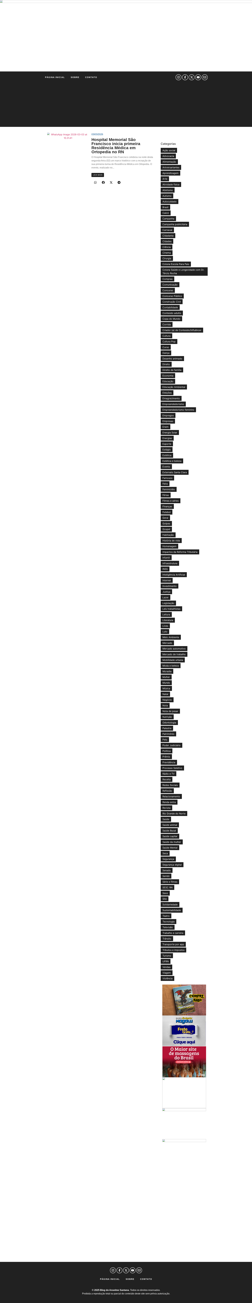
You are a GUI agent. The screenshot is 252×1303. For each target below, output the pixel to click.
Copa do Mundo (171, 318)
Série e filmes (169, 881)
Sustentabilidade (171, 910)
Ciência (166, 247)
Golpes (166, 523)
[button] (95, 182)
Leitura (166, 614)
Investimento (169, 586)
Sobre (75, 77)
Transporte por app (173, 944)
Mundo (166, 682)
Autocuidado (169, 201)
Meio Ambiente (170, 637)
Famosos (167, 478)
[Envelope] (205, 77)
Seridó (166, 876)
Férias (165, 495)
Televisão (167, 927)
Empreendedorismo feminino (178, 409)
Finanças (167, 506)
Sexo (165, 893)
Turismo (166, 955)
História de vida (171, 540)
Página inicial (55, 77)
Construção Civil (171, 301)
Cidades (167, 241)
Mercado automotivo (174, 648)
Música (166, 688)
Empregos (168, 415)
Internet (166, 580)
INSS (165, 569)
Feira (165, 483)
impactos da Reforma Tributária (179, 551)
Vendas (166, 967)
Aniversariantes (170, 167)
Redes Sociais (170, 785)
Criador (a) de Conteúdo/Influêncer (181, 330)
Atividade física (170, 184)
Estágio (166, 449)
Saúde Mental (169, 847)
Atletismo (167, 190)
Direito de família (171, 369)
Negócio (167, 699)
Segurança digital (172, 864)
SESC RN (167, 887)
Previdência (168, 762)
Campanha (168, 218)
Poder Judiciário (171, 745)
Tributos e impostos (173, 950)
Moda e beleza (170, 665)
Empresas (167, 421)
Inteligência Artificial (173, 574)
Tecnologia (168, 921)
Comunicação (170, 284)
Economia (167, 375)
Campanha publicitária (174, 224)
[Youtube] (198, 77)
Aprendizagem (170, 173)
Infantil (166, 557)
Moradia (167, 671)
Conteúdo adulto (171, 313)
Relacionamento (171, 796)
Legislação (168, 603)
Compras (167, 278)
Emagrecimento (171, 398)
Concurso (167, 290)
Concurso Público (172, 296)
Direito (166, 364)
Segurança (168, 859)
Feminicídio (168, 489)
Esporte (166, 443)
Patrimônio (168, 733)
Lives (165, 625)
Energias (167, 438)
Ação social (168, 150)
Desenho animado (172, 358)
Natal (165, 694)
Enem (165, 426)
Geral (165, 517)
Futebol (166, 512)
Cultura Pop (169, 341)
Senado (166, 870)
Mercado (167, 642)
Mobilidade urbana (172, 659)
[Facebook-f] (185, 77)
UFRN (165, 961)
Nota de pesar (170, 711)
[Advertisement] (126, 105)
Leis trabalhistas (171, 608)
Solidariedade (170, 904)
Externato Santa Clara (174, 472)
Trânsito (166, 938)
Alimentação (169, 161)
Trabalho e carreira (172, 932)
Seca (165, 853)
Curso (165, 347)
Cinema (166, 252)
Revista (166, 807)
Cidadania (168, 235)
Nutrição (167, 716)
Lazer (165, 597)
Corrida (166, 324)
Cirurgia (166, 258)
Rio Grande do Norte (174, 813)
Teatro (166, 915)
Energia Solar (169, 432)
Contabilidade (170, 307)
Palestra (166, 728)
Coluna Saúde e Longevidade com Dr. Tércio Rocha (183, 271)
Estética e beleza (171, 460)
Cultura (166, 335)
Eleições (167, 392)
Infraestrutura (169, 563)
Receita (166, 779)
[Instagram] (178, 77)
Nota (165, 705)
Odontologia (169, 722)
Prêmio (166, 756)
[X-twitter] (192, 77)
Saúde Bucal (169, 830)
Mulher (166, 677)
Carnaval (167, 229)
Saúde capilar (169, 836)
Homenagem (169, 546)
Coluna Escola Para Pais (175, 264)
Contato (91, 77)
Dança (165, 352)
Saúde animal (169, 824)
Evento (166, 466)
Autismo (167, 195)
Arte (164, 178)
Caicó (165, 212)
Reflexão (167, 790)
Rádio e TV (168, 773)
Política (166, 750)
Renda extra (169, 802)
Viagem (166, 972)
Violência (167, 978)
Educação (167, 381)
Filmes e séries (170, 500)
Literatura (167, 620)
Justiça (166, 591)
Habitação (168, 534)
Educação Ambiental (173, 387)
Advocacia (168, 156)
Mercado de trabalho (174, 654)
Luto (164, 631)
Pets (164, 739)
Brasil (165, 207)
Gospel (166, 529)
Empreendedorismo (173, 404)
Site (164, 898)
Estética (166, 455)
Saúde (165, 819)
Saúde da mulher (171, 841)
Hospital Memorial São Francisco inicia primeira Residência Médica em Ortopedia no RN (115, 145)
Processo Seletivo (172, 768)
